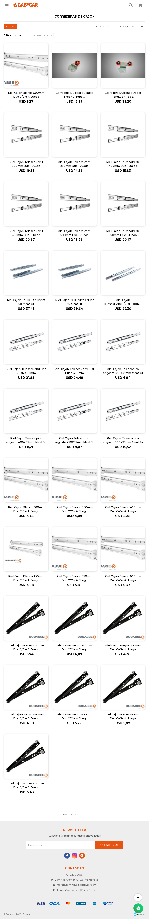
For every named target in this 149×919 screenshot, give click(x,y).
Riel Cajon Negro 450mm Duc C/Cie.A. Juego (26, 716)
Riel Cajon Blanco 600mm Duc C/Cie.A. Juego (123, 578)
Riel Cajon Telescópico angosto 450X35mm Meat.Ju (74, 440)
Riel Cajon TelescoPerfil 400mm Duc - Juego (122, 164)
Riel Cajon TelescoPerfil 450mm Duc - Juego (26, 233)
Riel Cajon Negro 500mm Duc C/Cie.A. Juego (74, 716)
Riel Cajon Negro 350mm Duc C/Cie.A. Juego (74, 647)
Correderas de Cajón (38, 35)
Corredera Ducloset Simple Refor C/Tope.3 (74, 94)
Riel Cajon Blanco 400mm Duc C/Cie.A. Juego (123, 509)
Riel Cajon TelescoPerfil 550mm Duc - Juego (122, 233)
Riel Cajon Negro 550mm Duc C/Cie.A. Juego (122, 716)
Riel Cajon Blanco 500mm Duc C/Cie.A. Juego (26, 94)
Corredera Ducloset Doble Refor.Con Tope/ (123, 94)
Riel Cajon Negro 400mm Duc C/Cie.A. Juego (123, 647)
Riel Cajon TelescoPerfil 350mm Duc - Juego (74, 164)
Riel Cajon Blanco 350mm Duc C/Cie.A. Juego (74, 509)
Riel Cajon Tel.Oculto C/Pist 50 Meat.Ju (26, 302)
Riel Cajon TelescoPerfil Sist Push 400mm (26, 371)
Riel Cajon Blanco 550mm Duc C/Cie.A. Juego (74, 578)
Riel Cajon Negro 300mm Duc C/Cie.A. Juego (26, 647)
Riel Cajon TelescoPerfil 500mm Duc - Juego (74, 233)
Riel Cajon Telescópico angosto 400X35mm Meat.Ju (26, 440)
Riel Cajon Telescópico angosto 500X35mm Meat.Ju (123, 440)
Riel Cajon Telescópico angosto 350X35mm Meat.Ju (123, 371)
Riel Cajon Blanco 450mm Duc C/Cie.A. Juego (26, 578)
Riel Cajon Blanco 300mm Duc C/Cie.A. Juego (26, 509)
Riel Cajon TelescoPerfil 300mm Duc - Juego (26, 164)
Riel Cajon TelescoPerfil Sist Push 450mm (74, 371)
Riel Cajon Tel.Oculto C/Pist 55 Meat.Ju (74, 302)
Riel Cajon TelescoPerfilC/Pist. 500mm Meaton (122, 302)
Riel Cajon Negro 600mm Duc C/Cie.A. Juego (26, 785)
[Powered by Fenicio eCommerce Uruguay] (139, 914)
